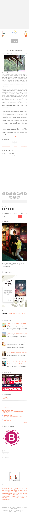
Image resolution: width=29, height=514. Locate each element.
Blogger (15, 508)
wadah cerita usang (14, 47)
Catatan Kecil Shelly (7, 415)
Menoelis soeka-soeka (8, 419)
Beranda (15, 146)
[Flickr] (18, 193)
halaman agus (6, 401)
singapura (4, 488)
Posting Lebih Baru (6, 146)
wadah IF (21, 488)
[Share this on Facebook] (12, 136)
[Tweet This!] (14, 136)
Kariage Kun (5, 403)
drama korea (19, 487)
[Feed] (18, 197)
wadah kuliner (4, 494)
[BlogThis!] (6, 139)
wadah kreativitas (23, 493)
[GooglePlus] (10, 193)
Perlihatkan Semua (24, 422)
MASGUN (5, 397)
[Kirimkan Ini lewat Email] (5, 139)
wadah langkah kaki (13, 494)
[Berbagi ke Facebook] (8, 139)
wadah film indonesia (15, 491)
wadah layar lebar (8, 496)
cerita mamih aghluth (8, 410)
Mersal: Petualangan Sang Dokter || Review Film (17, 352)
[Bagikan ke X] (7, 139)
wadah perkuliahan (11, 497)
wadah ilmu (22, 491)
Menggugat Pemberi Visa (8, 407)
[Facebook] (3, 193)
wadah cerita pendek (6, 490)
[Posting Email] (3, 139)
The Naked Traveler (7, 406)
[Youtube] (21, 193)
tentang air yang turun (14, 50)
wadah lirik (14, 496)
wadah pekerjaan (20, 496)
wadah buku (25, 488)
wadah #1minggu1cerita (12, 488)
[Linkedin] (10, 197)
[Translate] (20, 216)
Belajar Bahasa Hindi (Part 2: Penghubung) (16, 342)
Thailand (11, 487)
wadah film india (7, 491)
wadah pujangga (20, 497)
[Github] (14, 197)
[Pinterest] (25, 193)
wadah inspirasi (8, 493)
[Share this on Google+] (16, 136)
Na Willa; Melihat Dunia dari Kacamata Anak (12, 420)
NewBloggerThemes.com (14, 511)
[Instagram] (14, 193)
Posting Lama (24, 146)
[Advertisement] (14, 14)
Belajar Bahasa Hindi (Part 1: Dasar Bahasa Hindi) (17, 333)
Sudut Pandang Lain (7, 398)
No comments (24, 53)
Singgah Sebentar (17, 507)
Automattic (12, 510)
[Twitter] (7, 193)
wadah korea (16, 493)
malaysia (23, 487)
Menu (15, 41)
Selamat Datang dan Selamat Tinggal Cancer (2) (12, 416)
